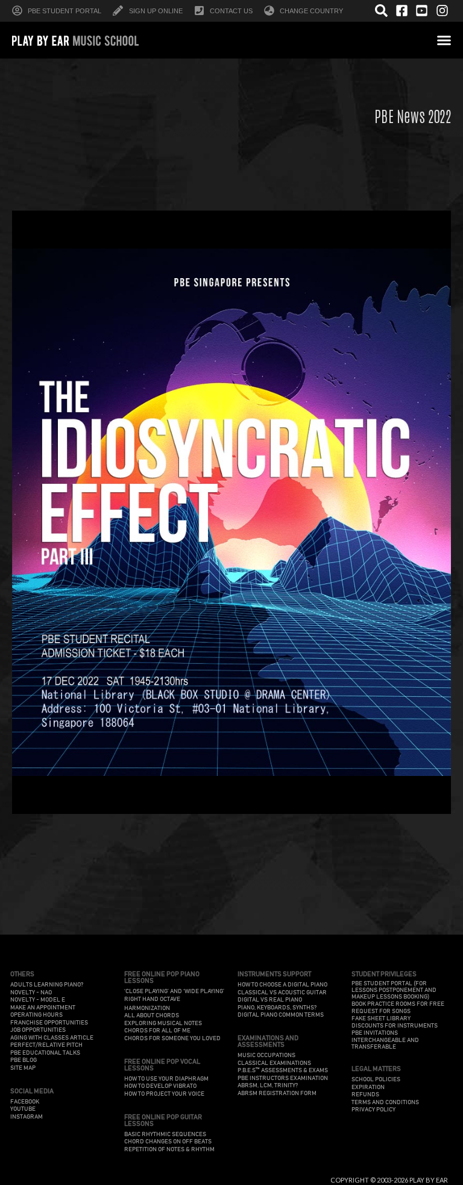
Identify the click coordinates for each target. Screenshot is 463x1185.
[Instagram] (442, 11)
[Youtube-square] (422, 11)
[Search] (381, 11)
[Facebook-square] (401, 11)
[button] (444, 39)
